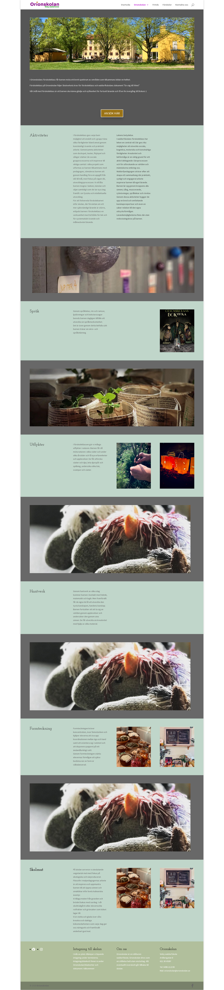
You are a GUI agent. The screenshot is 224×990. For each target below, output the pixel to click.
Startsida (125, 5)
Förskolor (167, 5)
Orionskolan (140, 5)
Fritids (156, 5)
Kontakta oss (181, 5)
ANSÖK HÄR (112, 113)
